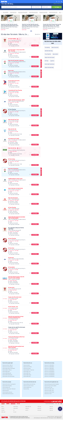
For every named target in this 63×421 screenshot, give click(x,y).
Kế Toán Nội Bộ (11, 267)
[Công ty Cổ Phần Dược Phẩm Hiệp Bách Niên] (5, 150)
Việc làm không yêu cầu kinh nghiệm (51, 384)
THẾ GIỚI (2, 410)
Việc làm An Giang (27, 368)
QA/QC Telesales (13, 306)
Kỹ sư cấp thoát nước (49, 64)
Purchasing (47, 47)
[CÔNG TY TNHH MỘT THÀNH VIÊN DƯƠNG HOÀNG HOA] (5, 101)
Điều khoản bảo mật (44, 417)
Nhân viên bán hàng (49, 67)
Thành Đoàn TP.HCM (58, 416)
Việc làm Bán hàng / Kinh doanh (8, 368)
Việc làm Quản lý (5, 390)
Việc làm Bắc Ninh (27, 376)
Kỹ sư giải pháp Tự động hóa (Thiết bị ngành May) (16, 228)
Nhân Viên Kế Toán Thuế (13, 119)
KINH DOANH (15, 406)
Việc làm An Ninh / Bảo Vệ (7, 365)
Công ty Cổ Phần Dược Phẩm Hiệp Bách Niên (16, 150)
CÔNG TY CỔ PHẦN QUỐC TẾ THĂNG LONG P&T (17, 52)
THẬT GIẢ (51, 410)
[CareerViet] (56, 401)
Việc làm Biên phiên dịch (7, 374)
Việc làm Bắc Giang (27, 374)
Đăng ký (55, 3)
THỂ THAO (39, 406)
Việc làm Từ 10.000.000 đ (49, 369)
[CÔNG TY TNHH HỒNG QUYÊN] (5, 199)
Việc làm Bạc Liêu (27, 371)
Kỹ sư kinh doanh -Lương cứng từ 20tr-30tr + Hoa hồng (16, 50)
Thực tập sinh (48, 54)
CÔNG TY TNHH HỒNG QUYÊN (13, 199)
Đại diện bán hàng (49, 50)
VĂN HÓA (27, 408)
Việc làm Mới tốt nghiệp (7, 385)
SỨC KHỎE (39, 410)
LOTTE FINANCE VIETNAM (13, 298)
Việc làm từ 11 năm (48, 393)
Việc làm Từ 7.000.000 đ (49, 368)
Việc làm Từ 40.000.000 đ (49, 376)
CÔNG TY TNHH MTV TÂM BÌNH (14, 279)
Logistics (52, 60)
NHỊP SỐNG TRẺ (28, 406)
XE (13, 410)
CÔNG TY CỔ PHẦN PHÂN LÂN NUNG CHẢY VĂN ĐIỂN (17, 61)
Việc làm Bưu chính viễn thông (8, 376)
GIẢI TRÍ (26, 410)
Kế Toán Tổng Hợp (12, 109)
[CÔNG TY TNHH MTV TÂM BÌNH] (5, 278)
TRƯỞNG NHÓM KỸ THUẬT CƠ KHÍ (15, 178)
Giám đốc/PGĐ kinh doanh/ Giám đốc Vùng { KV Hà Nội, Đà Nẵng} (16, 277)
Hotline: (57, 417)
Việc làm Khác (26, 388)
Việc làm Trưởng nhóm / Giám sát (8, 388)
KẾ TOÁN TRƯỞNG (12, 38)
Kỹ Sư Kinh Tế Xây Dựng (13, 168)
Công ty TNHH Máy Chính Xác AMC (14, 40)
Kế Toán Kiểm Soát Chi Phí (13, 80)
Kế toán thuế (11, 257)
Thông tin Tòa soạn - (51, 416)
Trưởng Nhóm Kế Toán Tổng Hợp (15, 90)
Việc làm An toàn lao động (7, 366)
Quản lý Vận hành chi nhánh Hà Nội (15, 188)
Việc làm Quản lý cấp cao (7, 392)
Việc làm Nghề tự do (27, 387)
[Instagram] (58, 403)
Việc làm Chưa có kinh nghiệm (50, 385)
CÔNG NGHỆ (15, 408)
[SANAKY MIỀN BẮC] (5, 82)
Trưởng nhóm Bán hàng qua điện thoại (16, 336)
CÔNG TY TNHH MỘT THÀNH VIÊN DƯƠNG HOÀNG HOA (16, 101)
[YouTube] (61, 403)
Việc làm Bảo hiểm (6, 371)
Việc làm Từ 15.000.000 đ (49, 371)
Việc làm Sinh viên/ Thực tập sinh (9, 384)
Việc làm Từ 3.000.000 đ (49, 365)
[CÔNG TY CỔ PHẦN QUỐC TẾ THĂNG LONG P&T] (5, 51)
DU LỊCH (14, 411)
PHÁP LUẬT (3, 411)
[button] (59, 1)
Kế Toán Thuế (11, 248)
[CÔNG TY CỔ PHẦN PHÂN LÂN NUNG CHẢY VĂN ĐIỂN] (5, 62)
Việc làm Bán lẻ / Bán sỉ (7, 369)
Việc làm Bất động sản (6, 373)
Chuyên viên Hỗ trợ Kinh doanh (14, 297)
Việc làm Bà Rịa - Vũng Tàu (28, 369)
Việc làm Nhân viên (6, 387)
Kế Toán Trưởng (11, 159)
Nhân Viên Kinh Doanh (13, 197)
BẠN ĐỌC (51, 408)
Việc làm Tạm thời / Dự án (28, 385)
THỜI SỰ (2, 408)
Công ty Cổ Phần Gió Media (13, 91)
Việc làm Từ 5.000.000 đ (49, 366)
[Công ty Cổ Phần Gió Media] (5, 92)
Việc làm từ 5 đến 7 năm (49, 390)
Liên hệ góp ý (51, 417)
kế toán (46, 60)
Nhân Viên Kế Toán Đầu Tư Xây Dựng (16, 60)
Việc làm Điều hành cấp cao (7, 393)
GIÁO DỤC (51, 406)
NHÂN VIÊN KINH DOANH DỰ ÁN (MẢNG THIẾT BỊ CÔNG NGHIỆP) (16, 217)
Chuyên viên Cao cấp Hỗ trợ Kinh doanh (16, 327)
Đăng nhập (59, 3)
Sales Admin (55, 54)
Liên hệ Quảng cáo (37, 417)
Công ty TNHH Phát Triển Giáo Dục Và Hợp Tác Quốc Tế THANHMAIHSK (16, 110)
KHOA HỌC (39, 408)
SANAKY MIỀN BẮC (11, 82)
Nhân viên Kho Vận (12, 129)
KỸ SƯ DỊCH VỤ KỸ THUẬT (13, 138)
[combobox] (16, 7)
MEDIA (2, 406)
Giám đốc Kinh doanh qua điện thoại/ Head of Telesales (16, 347)
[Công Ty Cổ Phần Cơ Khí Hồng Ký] (5, 190)
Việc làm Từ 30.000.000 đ (49, 374)
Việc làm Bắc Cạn (26, 373)
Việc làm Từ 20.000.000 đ (49, 373)
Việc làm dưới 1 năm (48, 387)
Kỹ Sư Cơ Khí (11, 70)
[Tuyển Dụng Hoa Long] (5, 130)
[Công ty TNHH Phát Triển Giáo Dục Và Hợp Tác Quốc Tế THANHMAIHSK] (5, 111)
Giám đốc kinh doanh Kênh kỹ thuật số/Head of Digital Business (15, 317)
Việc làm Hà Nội (26, 365)
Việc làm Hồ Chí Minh (27, 366)
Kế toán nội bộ (11, 287)
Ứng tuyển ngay (35, 45)
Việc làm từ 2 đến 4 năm (49, 388)
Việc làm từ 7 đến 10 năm (49, 392)
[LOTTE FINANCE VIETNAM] (5, 298)
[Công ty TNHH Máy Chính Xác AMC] (5, 40)
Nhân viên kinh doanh (49, 57)
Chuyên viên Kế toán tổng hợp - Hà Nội (16, 99)
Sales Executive (55, 47)
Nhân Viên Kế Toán (12, 148)
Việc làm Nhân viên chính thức (29, 384)
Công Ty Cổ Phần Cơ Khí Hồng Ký (14, 189)
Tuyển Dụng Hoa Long (12, 130)
